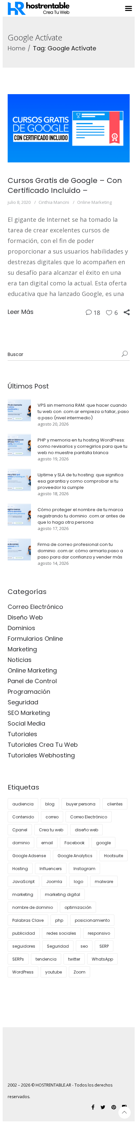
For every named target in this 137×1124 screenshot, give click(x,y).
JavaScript (23, 881)
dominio (21, 843)
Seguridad (23, 702)
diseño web (86, 830)
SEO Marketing (29, 713)
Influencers (51, 868)
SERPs (18, 959)
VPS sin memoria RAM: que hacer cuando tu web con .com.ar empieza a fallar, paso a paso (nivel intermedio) (83, 411)
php (59, 920)
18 (96, 313)
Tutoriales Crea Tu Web (43, 744)
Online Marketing (94, 202)
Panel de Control (32, 681)
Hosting (20, 868)
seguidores (23, 946)
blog (50, 804)
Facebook (74, 843)
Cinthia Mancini (54, 202)
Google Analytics (75, 855)
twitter (74, 959)
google (103, 843)
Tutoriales (22, 734)
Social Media (26, 723)
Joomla (54, 881)
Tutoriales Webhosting (41, 755)
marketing (22, 894)
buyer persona (80, 804)
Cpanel (19, 830)
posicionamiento (92, 920)
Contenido (23, 817)
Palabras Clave (28, 920)
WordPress (23, 972)
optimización (78, 907)
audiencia (23, 804)
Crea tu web (51, 830)
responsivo (99, 933)
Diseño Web (25, 617)
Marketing (22, 649)
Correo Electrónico (35, 607)
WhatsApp (102, 959)
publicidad (23, 933)
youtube (53, 972)
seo (84, 946)
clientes (115, 804)
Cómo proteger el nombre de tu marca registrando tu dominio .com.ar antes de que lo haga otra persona (81, 515)
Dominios (21, 628)
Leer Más (21, 312)
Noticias (20, 660)
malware (104, 881)
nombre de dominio (32, 907)
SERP (104, 946)
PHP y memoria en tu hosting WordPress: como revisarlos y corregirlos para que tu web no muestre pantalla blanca (82, 446)
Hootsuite (113, 855)
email (47, 843)
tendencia (46, 959)
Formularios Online (35, 638)
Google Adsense (29, 855)
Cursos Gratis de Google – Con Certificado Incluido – (65, 185)
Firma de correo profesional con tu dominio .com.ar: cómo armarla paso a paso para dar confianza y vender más (80, 550)
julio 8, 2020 (19, 202)
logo (78, 881)
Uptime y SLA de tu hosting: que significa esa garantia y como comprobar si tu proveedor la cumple (80, 481)
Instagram (84, 868)
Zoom (79, 972)
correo (52, 817)
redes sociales (61, 933)
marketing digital (62, 894)
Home (16, 48)
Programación (29, 691)
